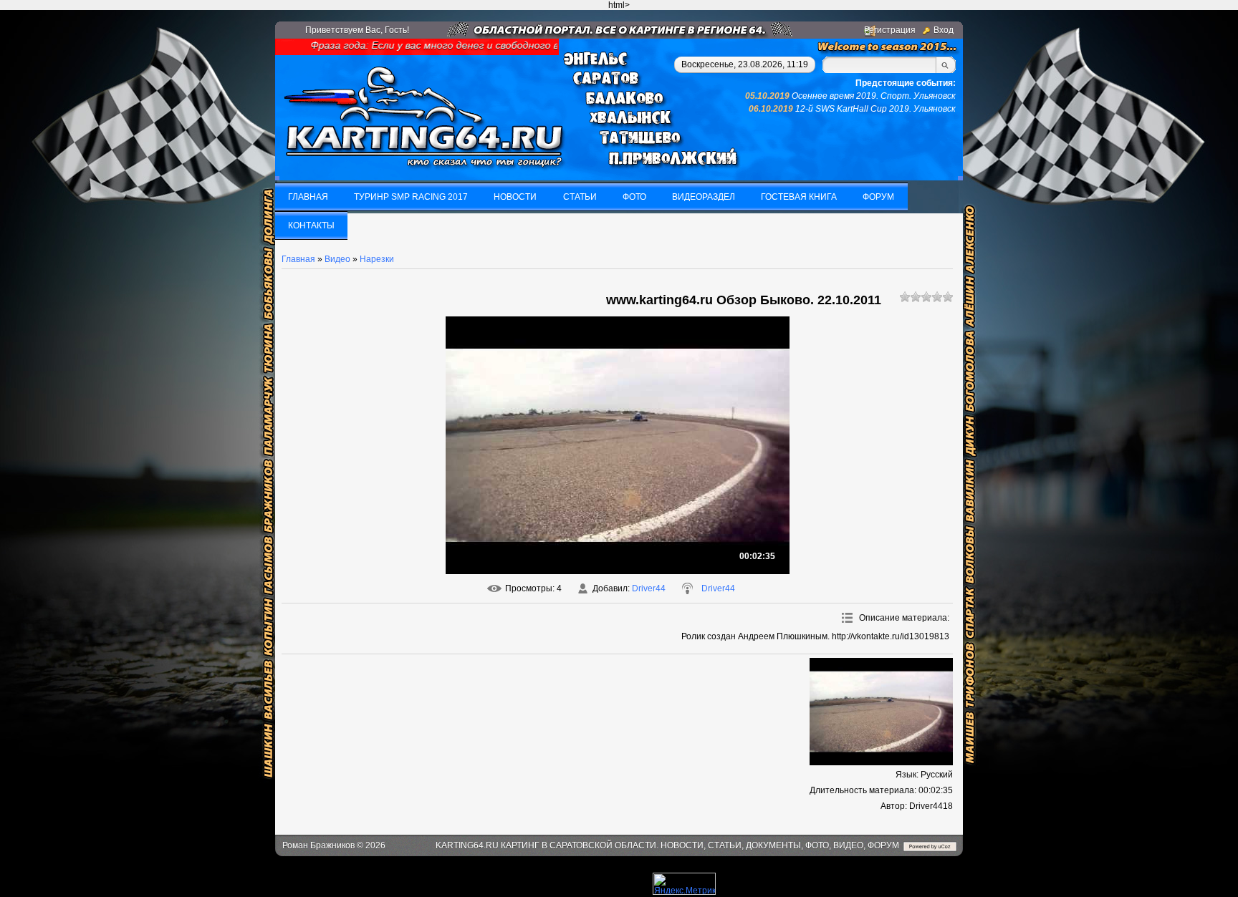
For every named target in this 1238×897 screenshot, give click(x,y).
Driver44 (649, 588)
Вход (944, 30)
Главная (298, 259)
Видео (337, 259)
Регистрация (890, 30)
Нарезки (377, 259)
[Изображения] (881, 711)
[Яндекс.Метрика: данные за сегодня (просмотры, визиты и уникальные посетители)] (684, 884)
